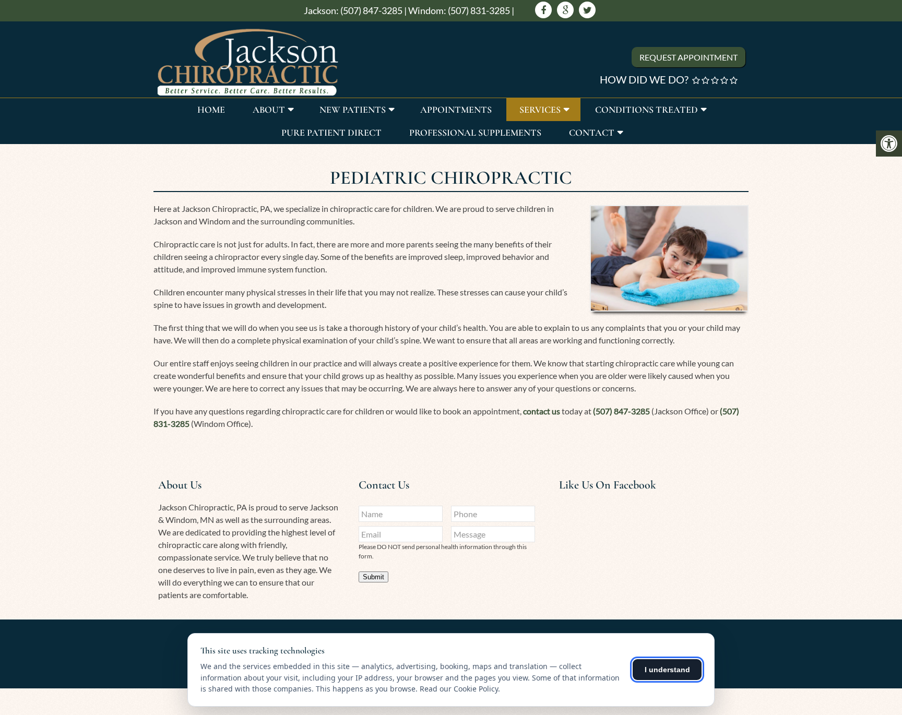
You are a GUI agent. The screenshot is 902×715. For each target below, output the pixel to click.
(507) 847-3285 (371, 10)
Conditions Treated (646, 109)
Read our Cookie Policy (459, 689)
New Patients (352, 109)
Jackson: (321, 10)
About (269, 109)
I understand (667, 669)
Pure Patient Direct (331, 132)
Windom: (427, 10)
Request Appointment (688, 57)
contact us (541, 411)
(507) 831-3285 (479, 10)
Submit (373, 577)
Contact (591, 132)
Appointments (456, 109)
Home (211, 109)
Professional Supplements (475, 132)
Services (540, 109)
